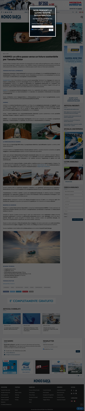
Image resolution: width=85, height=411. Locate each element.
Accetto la (38, 29)
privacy (41, 29)
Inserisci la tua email (37, 23)
